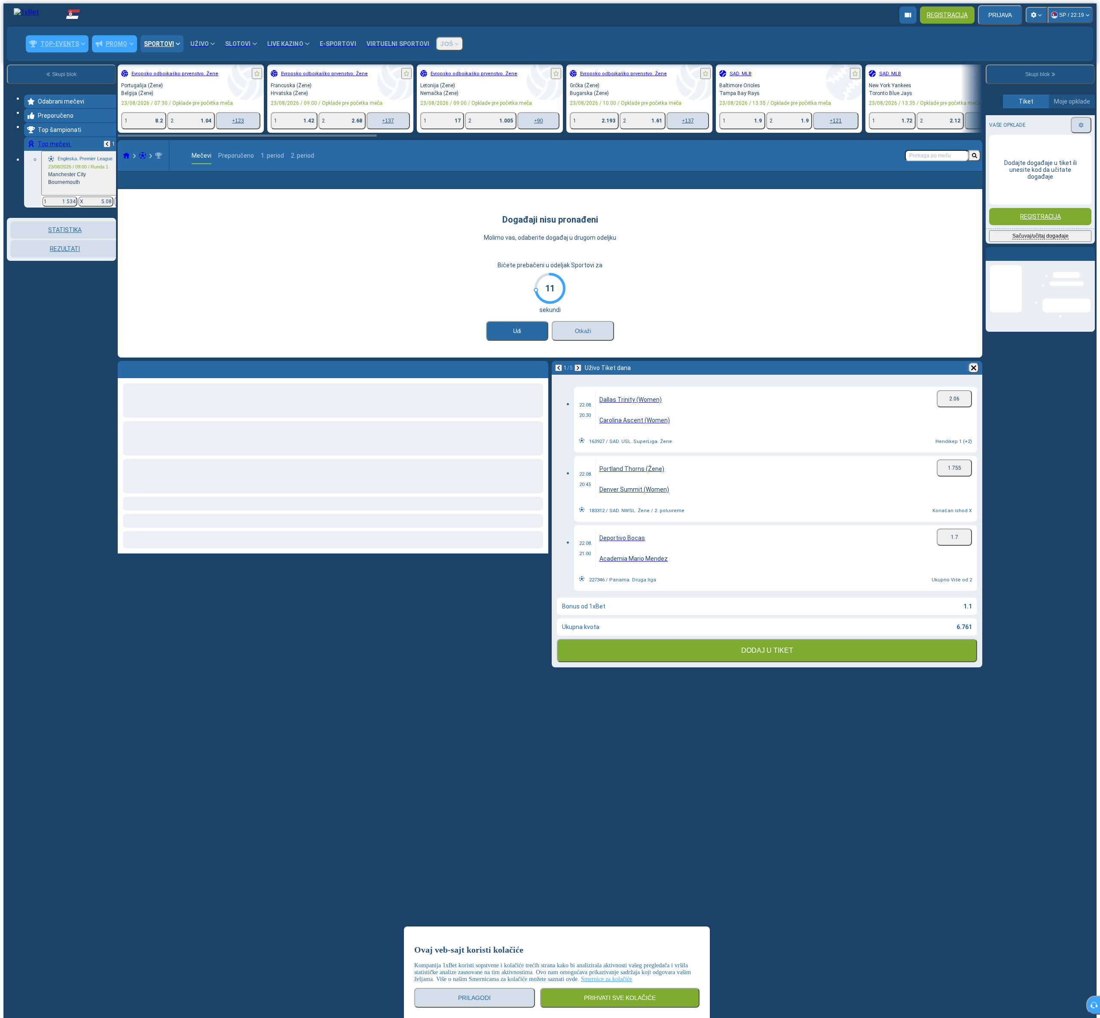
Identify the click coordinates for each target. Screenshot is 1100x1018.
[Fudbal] (143, 155)
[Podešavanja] (1036, 15)
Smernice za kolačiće (606, 979)
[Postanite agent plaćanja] (908, 15)
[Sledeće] (577, 367)
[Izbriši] (974, 368)
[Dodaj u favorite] (257, 73)
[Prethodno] (107, 144)
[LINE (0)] (126, 155)
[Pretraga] (975, 155)
